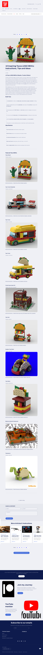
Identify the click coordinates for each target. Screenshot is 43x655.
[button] (11, 9)
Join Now (8, 614)
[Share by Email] (26, 34)
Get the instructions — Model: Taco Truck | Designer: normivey (16, 249)
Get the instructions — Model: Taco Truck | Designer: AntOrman (16, 281)
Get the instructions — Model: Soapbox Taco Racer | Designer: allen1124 (18, 377)
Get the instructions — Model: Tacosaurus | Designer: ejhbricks (16, 489)
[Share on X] (22, 34)
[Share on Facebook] (19, 34)
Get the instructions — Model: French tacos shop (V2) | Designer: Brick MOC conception (21, 313)
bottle (25, 83)
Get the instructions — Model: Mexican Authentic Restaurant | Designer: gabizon (19, 449)
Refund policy (4, 636)
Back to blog (22, 500)
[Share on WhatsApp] (17, 34)
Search (3, 633)
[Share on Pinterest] (24, 34)
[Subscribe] (28, 628)
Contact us (21, 576)
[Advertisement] (21, 23)
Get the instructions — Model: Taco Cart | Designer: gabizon (16, 345)
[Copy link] (28, 34)
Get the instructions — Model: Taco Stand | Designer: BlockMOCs (17, 417)
